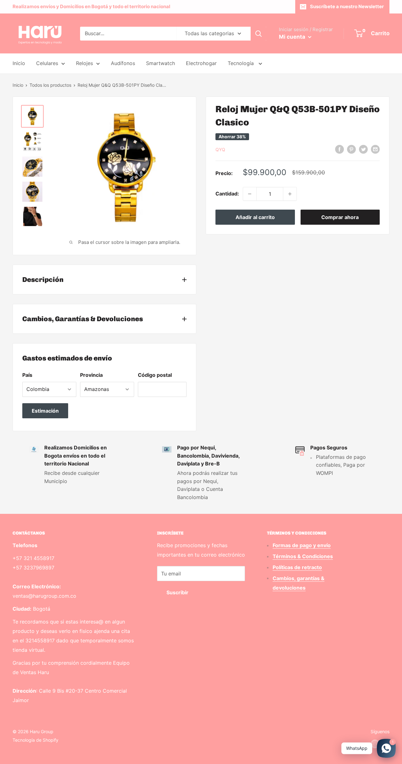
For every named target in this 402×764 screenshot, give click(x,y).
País (27, 375)
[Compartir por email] (375, 149)
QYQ (220, 149)
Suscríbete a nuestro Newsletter (347, 6)
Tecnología (241, 63)
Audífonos (123, 63)
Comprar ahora (340, 217)
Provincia (91, 375)
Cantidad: (227, 193)
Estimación (45, 411)
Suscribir (177, 592)
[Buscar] (258, 34)
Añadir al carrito (255, 217)
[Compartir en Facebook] (339, 149)
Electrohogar (201, 63)
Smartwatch (160, 63)
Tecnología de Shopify (35, 740)
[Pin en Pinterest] (351, 149)
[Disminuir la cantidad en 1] (249, 194)
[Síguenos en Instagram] (375, 743)
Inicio (19, 63)
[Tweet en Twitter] (363, 149)
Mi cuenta (293, 37)
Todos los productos (50, 85)
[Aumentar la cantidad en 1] (289, 194)
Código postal (155, 375)
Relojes (84, 63)
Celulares (47, 63)
